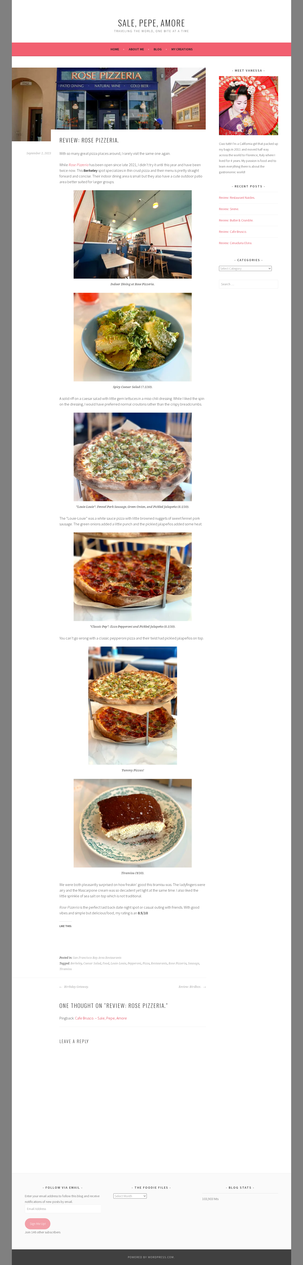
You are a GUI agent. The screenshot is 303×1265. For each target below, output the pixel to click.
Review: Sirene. (229, 209)
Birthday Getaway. (76, 987)
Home (115, 49)
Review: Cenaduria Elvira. (235, 243)
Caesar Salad (92, 963)
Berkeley (76, 963)
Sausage (193, 963)
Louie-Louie (118, 963)
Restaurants (159, 963)
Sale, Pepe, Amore (151, 22)
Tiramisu (65, 969)
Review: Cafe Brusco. (233, 231)
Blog (158, 49)
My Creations (182, 49)
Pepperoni (134, 963)
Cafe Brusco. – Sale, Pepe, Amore (101, 1018)
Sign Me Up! (38, 1224)
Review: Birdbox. (190, 987)
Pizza (146, 963)
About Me (136, 49)
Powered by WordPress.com (151, 1257)
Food (105, 963)
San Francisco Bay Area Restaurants (97, 957)
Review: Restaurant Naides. (237, 197)
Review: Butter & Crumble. (236, 220)
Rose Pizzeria (178, 963)
